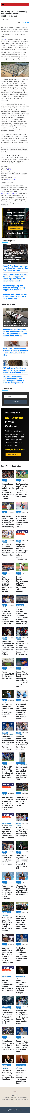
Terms (10, 1109)
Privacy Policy (17, 1109)
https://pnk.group (11, 179)
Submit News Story (15, 228)
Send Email (8, 170)
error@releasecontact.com (9, 193)
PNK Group (4, 39)
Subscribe (15, 401)
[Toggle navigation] (3, 4)
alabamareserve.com (12, 1111)
